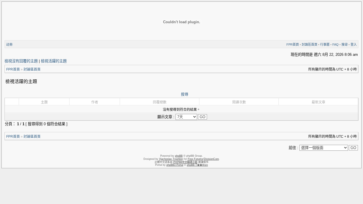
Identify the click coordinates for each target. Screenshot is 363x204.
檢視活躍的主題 (54, 61)
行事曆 (325, 44)
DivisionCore (211, 159)
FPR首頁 (292, 44)
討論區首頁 (309, 44)
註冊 (9, 44)
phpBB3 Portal (174, 164)
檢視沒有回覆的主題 (21, 61)
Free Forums (195, 159)
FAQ (335, 44)
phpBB (179, 155)
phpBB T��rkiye (197, 164)
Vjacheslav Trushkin (171, 159)
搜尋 (344, 44)
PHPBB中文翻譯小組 (185, 162)
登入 (354, 44)
